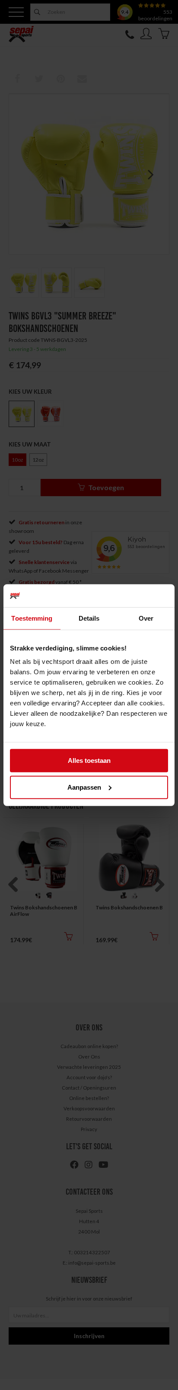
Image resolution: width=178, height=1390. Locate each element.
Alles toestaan (89, 760)
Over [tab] (146, 618)
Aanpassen (84, 787)
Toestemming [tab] (31, 618)
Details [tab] (89, 618)
